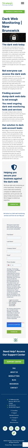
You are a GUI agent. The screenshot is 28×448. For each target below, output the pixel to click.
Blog (14, 380)
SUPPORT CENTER (14, 362)
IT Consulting (14, 410)
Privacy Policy (8, 445)
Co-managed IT (14, 417)
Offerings (14, 420)
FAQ (14, 368)
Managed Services (14, 415)
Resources (14, 384)
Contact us (14, 204)
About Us (14, 372)
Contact (14, 388)
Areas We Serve (14, 422)
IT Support (14, 413)
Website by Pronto (17, 445)
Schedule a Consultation (14, 11)
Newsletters (14, 376)
